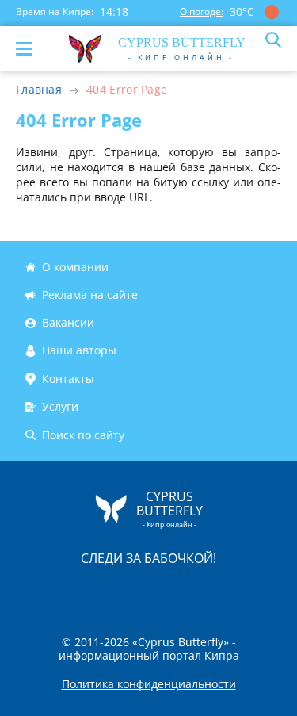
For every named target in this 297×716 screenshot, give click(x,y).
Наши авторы (79, 350)
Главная (39, 89)
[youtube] (240, 591)
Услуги (60, 406)
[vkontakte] (205, 591)
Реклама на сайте (90, 294)
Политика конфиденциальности (149, 684)
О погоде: (201, 11)
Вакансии (68, 322)
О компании (75, 266)
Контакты (68, 378)
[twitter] (132, 591)
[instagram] (96, 591)
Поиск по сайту (83, 434)
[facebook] (59, 591)
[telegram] (168, 591)
